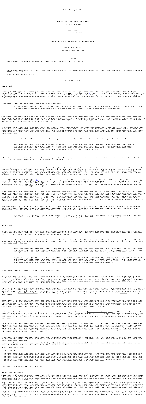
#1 (89, 93)
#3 (37, 180)
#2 (79, 127)
